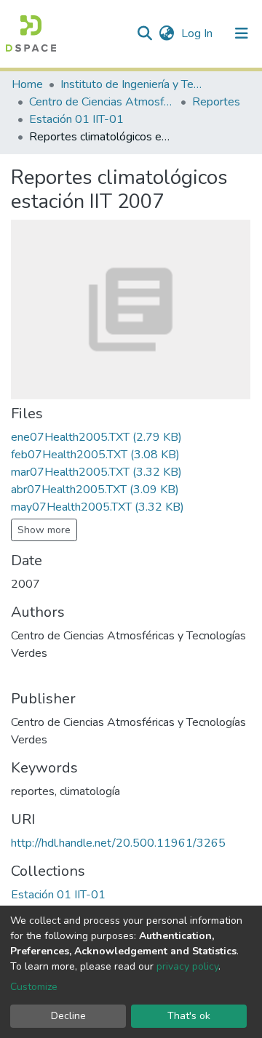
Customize (33, 987)
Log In (198, 33)
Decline (68, 1016)
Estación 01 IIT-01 (76, 119)
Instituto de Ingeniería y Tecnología (133, 84)
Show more (44, 530)
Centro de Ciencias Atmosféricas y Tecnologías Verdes (102, 102)
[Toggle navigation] (241, 33)
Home (27, 84)
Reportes (216, 102)
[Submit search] (144, 33)
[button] (166, 33)
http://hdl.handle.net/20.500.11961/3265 (118, 843)
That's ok (188, 1016)
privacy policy (187, 966)
